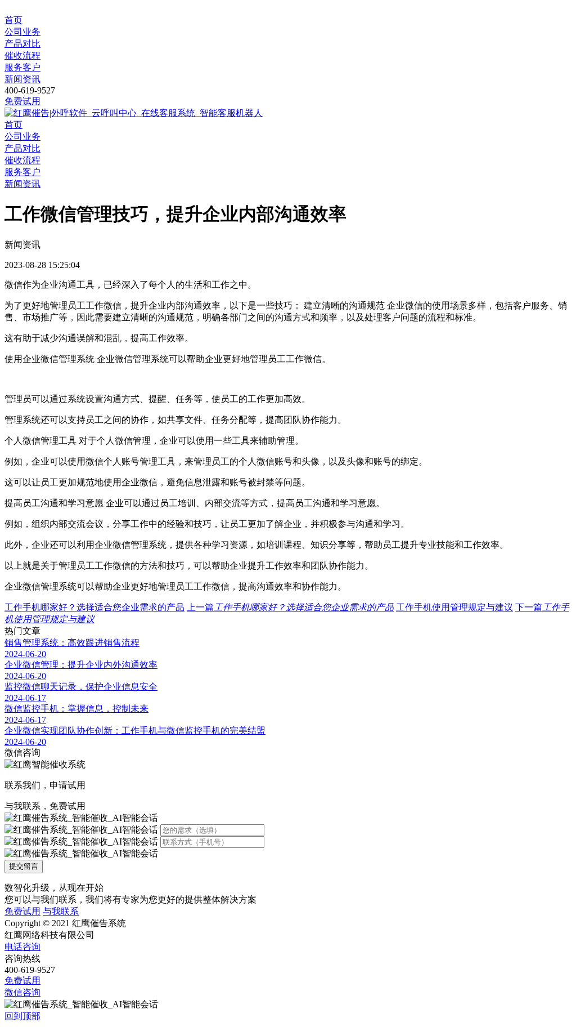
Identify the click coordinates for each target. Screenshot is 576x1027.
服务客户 (22, 67)
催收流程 (22, 55)
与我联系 (61, 911)
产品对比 (22, 43)
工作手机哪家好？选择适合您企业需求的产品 (94, 607)
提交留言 (23, 866)
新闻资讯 (22, 79)
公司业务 (22, 32)
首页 (13, 20)
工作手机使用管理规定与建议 (454, 607)
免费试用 (22, 101)
